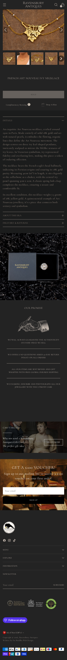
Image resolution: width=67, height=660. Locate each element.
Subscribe (58, 585)
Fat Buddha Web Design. (23, 640)
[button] (9, 58)
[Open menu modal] (4, 5)
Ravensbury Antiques (28, 637)
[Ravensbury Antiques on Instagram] (10, 541)
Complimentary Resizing (18, 105)
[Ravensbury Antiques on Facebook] (5, 541)
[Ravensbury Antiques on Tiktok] (15, 541)
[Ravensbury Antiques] (33, 4)
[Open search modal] (56, 5)
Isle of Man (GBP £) (14, 632)
